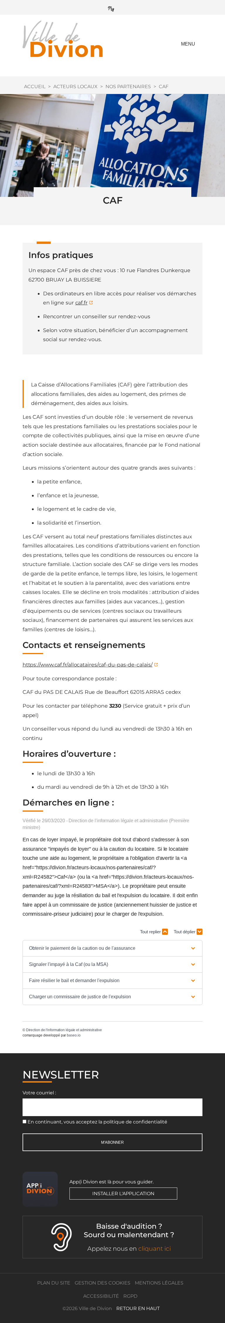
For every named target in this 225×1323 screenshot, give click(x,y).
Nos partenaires (128, 86)
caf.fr (81, 302)
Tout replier (151, 931)
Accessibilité (101, 1296)
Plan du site (53, 1283)
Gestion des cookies (102, 1283)
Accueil (34, 86)
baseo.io (73, 1035)
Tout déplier (185, 931)
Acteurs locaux (75, 86)
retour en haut (138, 1308)
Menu (188, 43)
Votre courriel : (39, 1093)
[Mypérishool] (112, 7)
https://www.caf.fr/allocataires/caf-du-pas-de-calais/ (88, 665)
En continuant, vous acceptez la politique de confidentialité (97, 1122)
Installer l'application (123, 1193)
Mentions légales (159, 1283)
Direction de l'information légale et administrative (64, 1030)
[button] (112, 948)
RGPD (130, 1296)
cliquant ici (154, 1248)
